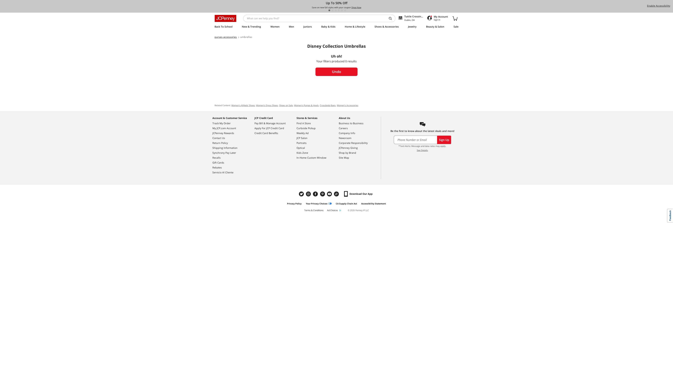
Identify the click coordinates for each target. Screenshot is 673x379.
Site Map (344, 157)
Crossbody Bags (328, 105)
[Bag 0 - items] (454, 18)
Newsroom (345, 138)
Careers (343, 128)
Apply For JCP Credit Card (269, 128)
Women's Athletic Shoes (243, 105)
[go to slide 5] (342, 10)
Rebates (217, 167)
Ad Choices (332, 210)
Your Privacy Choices (316, 203)
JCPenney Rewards (223, 133)
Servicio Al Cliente (222, 172)
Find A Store (304, 123)
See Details (422, 150)
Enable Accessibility (658, 5)
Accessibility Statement (373, 203)
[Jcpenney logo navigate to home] (225, 18)
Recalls (216, 157)
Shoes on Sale (286, 105)
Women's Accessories (347, 105)
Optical (301, 147)
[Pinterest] (322, 194)
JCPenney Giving (348, 147)
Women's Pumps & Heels (306, 105)
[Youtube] (329, 194)
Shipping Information (224, 147)
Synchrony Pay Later (224, 152)
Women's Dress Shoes (267, 105)
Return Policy (220, 143)
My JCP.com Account (224, 128)
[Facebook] (315, 194)
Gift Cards (218, 162)
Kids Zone (302, 152)
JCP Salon (302, 138)
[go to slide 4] (339, 10)
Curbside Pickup (306, 128)
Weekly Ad (303, 133)
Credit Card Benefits (266, 133)
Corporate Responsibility (353, 143)
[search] (391, 18)
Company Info (347, 133)
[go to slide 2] (332, 10)
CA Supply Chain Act (346, 203)
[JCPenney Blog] (336, 194)
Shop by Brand (347, 152)
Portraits (302, 143)
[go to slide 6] (345, 10)
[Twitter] (301, 194)
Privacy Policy (294, 203)
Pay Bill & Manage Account (270, 123)
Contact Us (218, 138)
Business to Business (351, 123)
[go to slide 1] (329, 10)
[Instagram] (308, 194)
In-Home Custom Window (311, 157)
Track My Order (221, 123)
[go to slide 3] (335, 10)
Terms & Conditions (314, 210)
